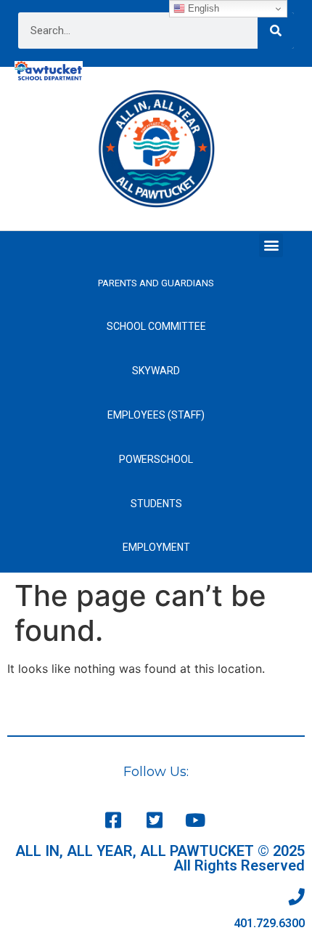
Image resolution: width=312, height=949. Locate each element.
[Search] (276, 30)
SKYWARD (156, 370)
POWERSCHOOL (156, 459)
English (202, 8)
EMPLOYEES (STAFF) (156, 415)
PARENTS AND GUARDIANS (156, 283)
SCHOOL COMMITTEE (156, 326)
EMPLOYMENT (156, 547)
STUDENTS (156, 503)
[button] (271, 245)
